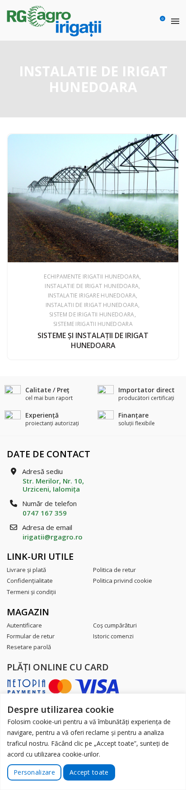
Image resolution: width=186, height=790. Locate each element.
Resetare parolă (29, 647)
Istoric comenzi (113, 636)
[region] (93, 741)
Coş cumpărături (115, 625)
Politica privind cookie (122, 580)
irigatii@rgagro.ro (53, 536)
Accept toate (89, 772)
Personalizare (34, 772)
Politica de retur (114, 570)
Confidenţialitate (30, 580)
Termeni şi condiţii (31, 592)
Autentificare (24, 625)
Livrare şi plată (26, 570)
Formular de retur (31, 636)
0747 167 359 (45, 512)
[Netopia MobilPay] (63, 686)
